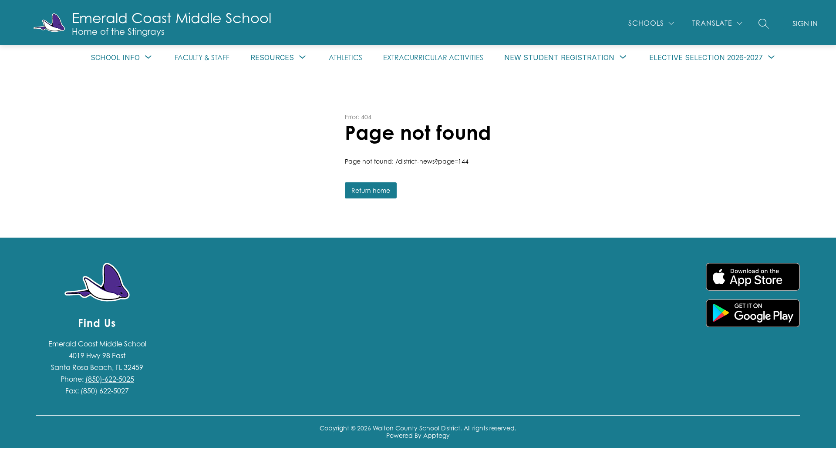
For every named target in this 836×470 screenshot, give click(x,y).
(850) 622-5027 (105, 390)
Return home (370, 190)
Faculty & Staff (202, 57)
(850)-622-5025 (109, 379)
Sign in (805, 23)
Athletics (345, 57)
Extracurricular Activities (433, 57)
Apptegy (436, 435)
